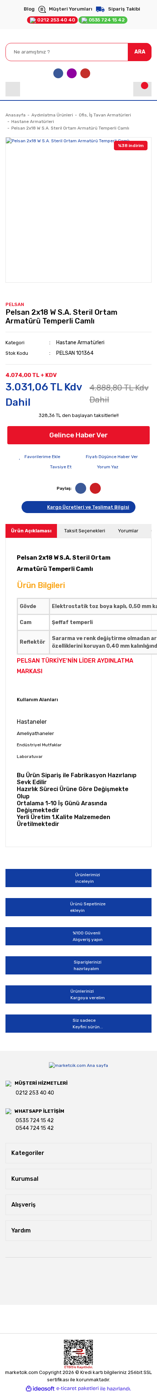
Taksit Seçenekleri (84, 530)
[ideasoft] (40, 1388)
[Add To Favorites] (39, 456)
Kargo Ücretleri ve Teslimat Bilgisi (88, 507)
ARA (139, 52)
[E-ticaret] (77, 1388)
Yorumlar (128, 530)
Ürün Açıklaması (31, 530)
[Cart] (142, 89)
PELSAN (14, 304)
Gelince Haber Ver (78, 435)
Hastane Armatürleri (80, 342)
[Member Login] (12, 89)
